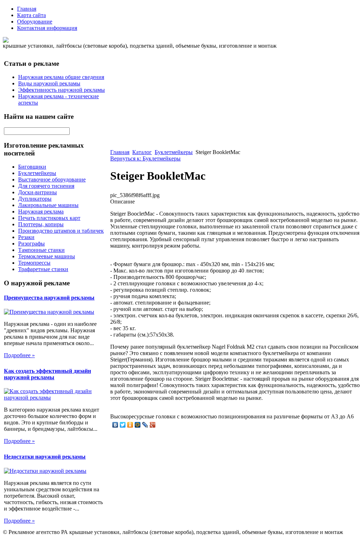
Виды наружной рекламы (49, 83)
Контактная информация (47, 28)
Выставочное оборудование (52, 179)
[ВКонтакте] (115, 424)
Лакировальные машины (48, 205)
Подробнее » (19, 355)
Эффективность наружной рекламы (61, 90)
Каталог (142, 152)
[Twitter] (123, 424)
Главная (26, 9)
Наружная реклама (41, 211)
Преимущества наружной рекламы (49, 298)
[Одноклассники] (130, 424)
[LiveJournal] (145, 424)
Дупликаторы (35, 199)
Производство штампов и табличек (61, 231)
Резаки (26, 237)
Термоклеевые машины (46, 256)
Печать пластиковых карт (49, 218)
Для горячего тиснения (46, 186)
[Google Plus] (152, 424)
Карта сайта (31, 15)
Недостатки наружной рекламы (45, 457)
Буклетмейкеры (37, 173)
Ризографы (31, 243)
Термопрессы (34, 263)
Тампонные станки (41, 250)
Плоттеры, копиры (41, 224)
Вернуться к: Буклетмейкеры (145, 158)
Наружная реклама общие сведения (61, 77)
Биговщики (32, 167)
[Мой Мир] (137, 424)
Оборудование (34, 21)
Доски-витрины (37, 192)
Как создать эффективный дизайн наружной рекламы (47, 374)
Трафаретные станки (43, 269)
